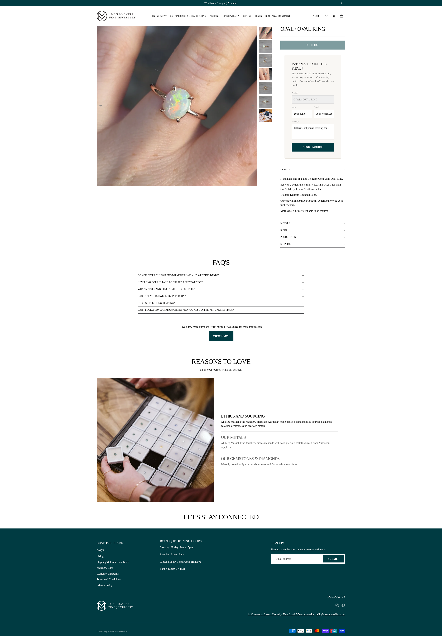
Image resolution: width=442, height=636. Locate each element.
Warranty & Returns (108, 573)
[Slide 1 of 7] (265, 33)
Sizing (284, 230)
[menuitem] (159, 16)
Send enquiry (313, 147)
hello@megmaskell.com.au (330, 614)
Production (288, 237)
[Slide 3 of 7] (265, 60)
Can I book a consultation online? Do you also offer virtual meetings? (186, 310)
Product (295, 93)
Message (295, 121)
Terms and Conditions (109, 579)
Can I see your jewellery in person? (162, 296)
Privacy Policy (105, 585)
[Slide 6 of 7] (265, 102)
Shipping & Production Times (113, 562)
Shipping (285, 244)
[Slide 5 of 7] (265, 88)
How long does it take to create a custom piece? (170, 282)
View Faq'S (221, 336)
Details (285, 169)
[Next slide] (254, 106)
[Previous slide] (99, 106)
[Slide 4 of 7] (265, 74)
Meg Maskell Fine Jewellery (115, 631)
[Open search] (326, 16)
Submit (333, 558)
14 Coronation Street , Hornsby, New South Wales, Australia (281, 614)
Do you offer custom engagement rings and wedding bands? (178, 275)
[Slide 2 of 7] (265, 46)
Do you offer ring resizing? (156, 303)
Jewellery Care (105, 567)
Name (294, 107)
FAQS (100, 550)
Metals (285, 223)
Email (316, 107)
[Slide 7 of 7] (265, 115)
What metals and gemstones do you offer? (166, 289)
